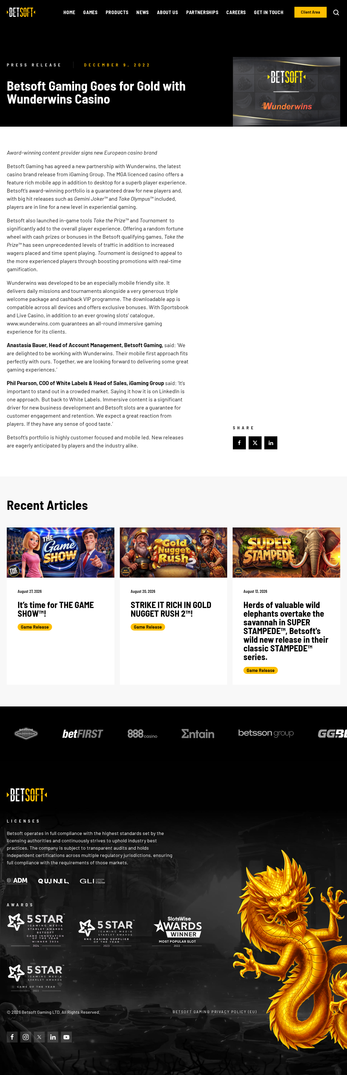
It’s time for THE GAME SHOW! (56, 608)
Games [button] (90, 12)
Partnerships (202, 12)
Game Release (35, 627)
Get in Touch (268, 12)
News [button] (142, 12)
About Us (167, 12)
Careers (236, 12)
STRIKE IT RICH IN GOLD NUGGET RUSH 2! (171, 608)
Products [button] (117, 12)
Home (69, 12)
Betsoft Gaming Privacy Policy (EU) (215, 1012)
